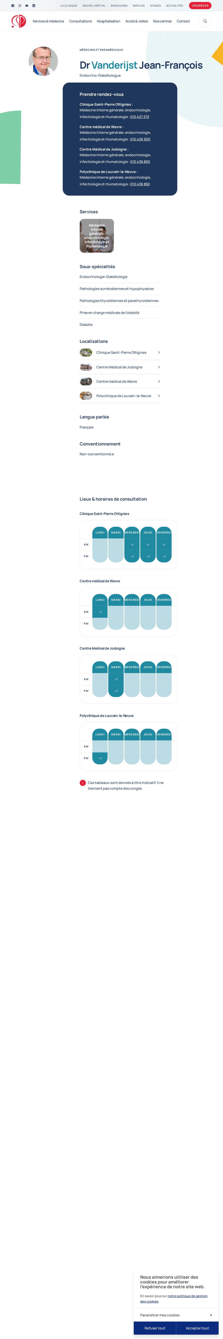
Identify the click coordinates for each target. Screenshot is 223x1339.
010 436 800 (140, 161)
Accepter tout (197, 1328)
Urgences (200, 5)
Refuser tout (155, 1328)
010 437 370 (139, 116)
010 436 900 (140, 139)
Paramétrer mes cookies (159, 1315)
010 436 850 (140, 184)
